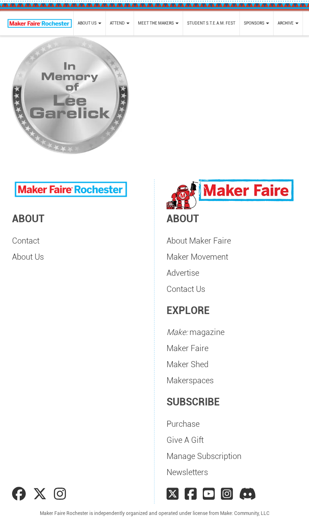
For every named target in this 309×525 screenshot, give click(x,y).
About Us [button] (87, 23)
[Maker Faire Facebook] (191, 494)
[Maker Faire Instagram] (227, 494)
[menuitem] (89, 23)
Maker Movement (197, 257)
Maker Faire (187, 348)
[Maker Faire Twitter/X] (173, 494)
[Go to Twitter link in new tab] (41, 494)
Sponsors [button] (254, 23)
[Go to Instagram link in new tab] (60, 494)
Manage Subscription (204, 456)
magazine (196, 332)
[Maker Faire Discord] (247, 494)
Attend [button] (118, 23)
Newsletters (187, 472)
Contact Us (186, 289)
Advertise (183, 273)
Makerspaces (190, 380)
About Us (28, 257)
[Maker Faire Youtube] (209, 494)
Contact (25, 241)
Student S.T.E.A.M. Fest (211, 23)
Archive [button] (286, 23)
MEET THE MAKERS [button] (156, 23)
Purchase (183, 424)
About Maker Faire (199, 241)
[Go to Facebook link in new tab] (20, 494)
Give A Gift (185, 440)
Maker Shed (187, 364)
